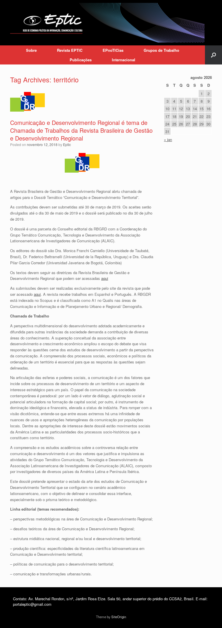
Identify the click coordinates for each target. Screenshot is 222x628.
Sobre (31, 50)
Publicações (81, 59)
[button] (213, 54)
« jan (168, 139)
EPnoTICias (113, 50)
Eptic (67, 144)
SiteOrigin (118, 616)
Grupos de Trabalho (161, 50)
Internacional (123, 59)
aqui (104, 278)
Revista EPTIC (69, 50)
